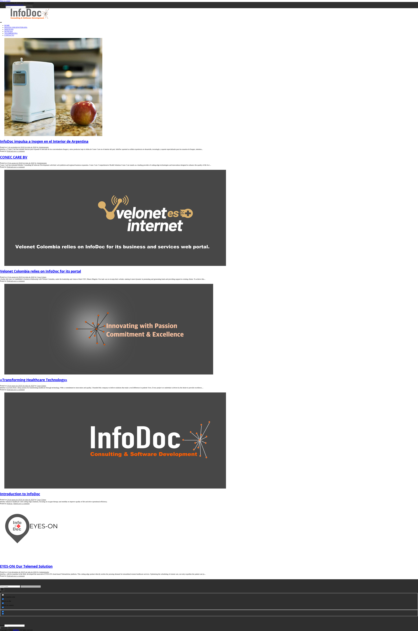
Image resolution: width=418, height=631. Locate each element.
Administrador (44, 147)
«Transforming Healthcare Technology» (33, 379)
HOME (7, 25)
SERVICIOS (8, 29)
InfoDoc (16, 630)
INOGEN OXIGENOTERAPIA (15, 27)
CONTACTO (9, 35)
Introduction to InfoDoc (20, 493)
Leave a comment (18, 151)
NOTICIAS (8, 31)
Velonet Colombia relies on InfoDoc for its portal (40, 271)
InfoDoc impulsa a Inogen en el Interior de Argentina (44, 141)
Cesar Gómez (41, 277)
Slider (15, 504)
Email (2, 625)
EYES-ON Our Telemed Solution (26, 566)
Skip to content (5, 1)
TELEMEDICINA (11, 33)
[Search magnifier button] (2, 589)
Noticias (9, 151)
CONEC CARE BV (13, 157)
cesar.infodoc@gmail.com (14, 5)
